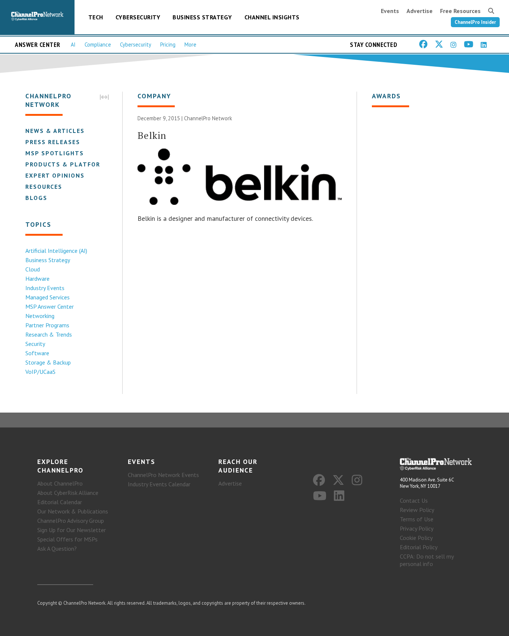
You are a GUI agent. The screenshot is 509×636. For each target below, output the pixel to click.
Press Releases (52, 142)
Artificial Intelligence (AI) (56, 250)
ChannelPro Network (208, 118)
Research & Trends (48, 334)
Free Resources (460, 11)
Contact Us (414, 500)
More (190, 44)
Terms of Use (416, 519)
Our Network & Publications (72, 511)
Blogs (36, 197)
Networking (39, 315)
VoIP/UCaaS (40, 371)
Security (35, 343)
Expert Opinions (55, 175)
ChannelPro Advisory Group (70, 520)
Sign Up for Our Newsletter (71, 530)
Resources (43, 186)
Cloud (32, 269)
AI (73, 44)
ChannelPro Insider (475, 22)
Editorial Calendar (59, 502)
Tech (95, 17)
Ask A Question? (57, 548)
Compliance (98, 44)
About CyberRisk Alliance (67, 492)
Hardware (37, 278)
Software (37, 353)
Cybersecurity (138, 17)
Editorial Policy (418, 547)
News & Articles (55, 130)
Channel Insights (272, 17)
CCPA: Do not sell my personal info (426, 560)
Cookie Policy (416, 537)
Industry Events (44, 288)
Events (390, 11)
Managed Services (47, 297)
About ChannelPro (60, 483)
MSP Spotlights (54, 153)
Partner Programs (47, 325)
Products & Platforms (67, 164)
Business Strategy (202, 17)
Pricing (168, 44)
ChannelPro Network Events (163, 474)
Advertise (420, 11)
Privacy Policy (416, 528)
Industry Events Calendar (159, 484)
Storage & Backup (48, 362)
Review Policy (417, 509)
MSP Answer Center (49, 306)
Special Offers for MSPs (67, 539)
